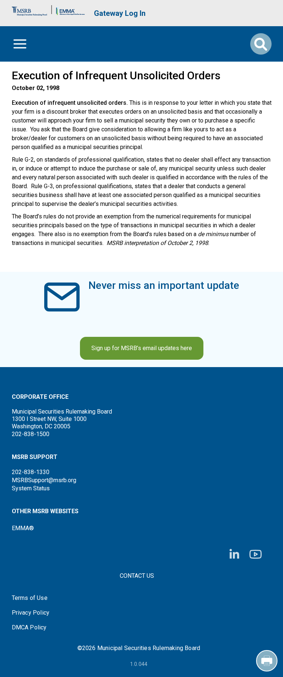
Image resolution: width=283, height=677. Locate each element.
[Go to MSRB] (29, 9)
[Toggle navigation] (20, 44)
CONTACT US (137, 575)
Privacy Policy (31, 613)
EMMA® (23, 528)
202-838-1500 (30, 434)
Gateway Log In (120, 13)
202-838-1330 (30, 472)
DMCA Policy (29, 628)
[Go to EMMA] (70, 9)
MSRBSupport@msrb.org (44, 480)
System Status (31, 488)
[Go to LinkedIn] (234, 554)
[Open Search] (261, 44)
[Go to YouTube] (255, 554)
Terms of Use (30, 598)
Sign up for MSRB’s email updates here (141, 348)
